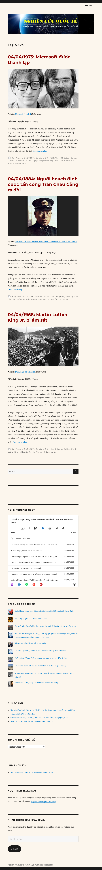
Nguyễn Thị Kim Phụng (43, 161)
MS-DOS (28, 161)
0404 (47, 158)
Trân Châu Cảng (30, 299)
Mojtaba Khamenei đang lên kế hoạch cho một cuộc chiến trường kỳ (36, 580)
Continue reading (40, 151)
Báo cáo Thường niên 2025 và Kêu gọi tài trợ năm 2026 (31, 772)
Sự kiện (39, 158)
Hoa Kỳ (53, 449)
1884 (52, 296)
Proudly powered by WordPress (39, 865)
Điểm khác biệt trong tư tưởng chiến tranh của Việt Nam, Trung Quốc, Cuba (39, 718)
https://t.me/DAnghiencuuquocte (43, 801)
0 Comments (20, 163)
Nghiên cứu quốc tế (16, 865)
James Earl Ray (64, 449)
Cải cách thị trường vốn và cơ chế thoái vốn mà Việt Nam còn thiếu (36, 545)
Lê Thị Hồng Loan (62, 296)
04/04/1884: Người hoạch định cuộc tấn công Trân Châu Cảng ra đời (43, 184)
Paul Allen (58, 161)
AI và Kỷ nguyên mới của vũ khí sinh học (26, 551)
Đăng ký (14, 849)
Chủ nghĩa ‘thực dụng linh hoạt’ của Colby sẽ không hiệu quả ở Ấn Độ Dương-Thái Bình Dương (47, 574)
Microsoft (20, 161)
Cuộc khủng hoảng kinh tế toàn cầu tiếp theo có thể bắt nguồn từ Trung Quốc (40, 557)
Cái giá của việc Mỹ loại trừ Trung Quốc (26, 568)
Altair (57, 158)
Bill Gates (64, 158)
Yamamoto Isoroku (46, 299)
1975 (52, 158)
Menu (88, 5)
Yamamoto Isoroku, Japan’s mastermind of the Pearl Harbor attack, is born (46, 241)
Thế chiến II (17, 299)
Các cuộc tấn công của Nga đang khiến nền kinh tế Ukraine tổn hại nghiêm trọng (45, 626)
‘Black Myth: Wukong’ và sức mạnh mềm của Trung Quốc (32, 721)
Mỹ (72, 296)
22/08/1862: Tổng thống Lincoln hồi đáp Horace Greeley (36, 683)
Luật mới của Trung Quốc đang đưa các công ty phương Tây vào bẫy (37, 562)
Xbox (10, 163)
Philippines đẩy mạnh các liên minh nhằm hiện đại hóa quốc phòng (40, 666)
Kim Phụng (17, 158)
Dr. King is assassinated (25, 372)
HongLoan (16, 296)
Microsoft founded (23, 114)
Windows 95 (69, 161)
